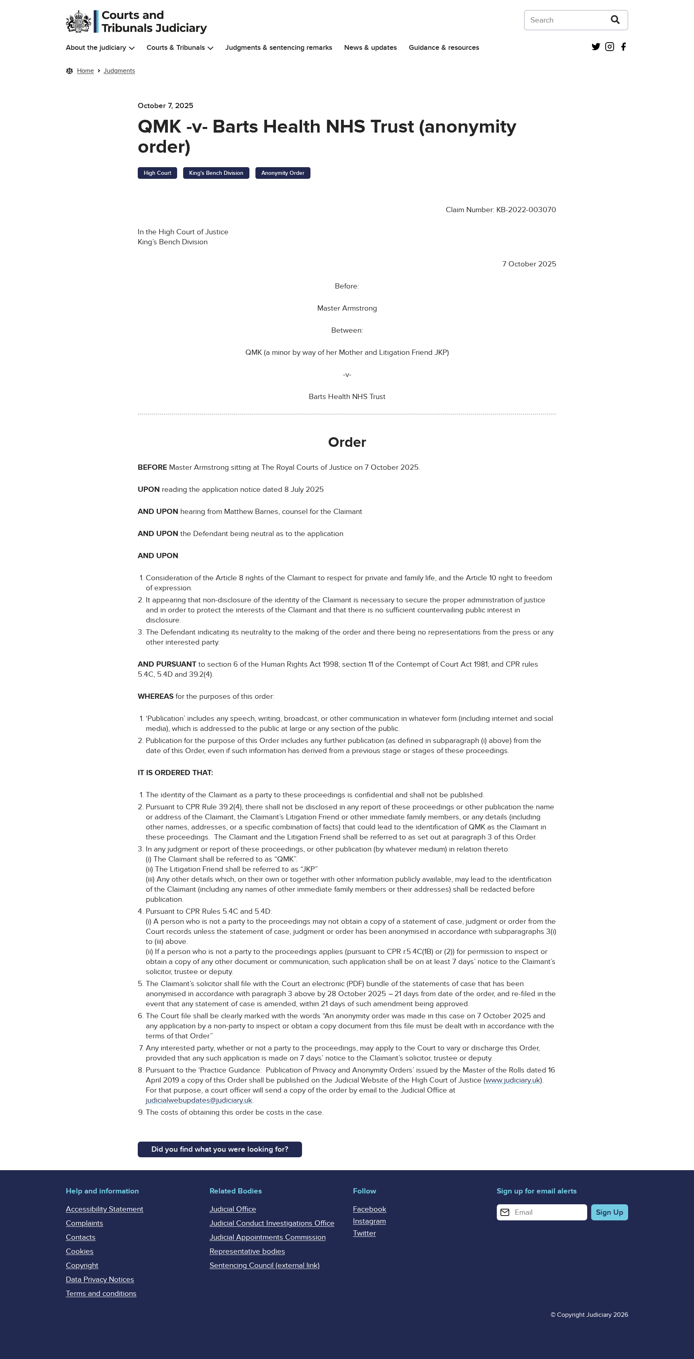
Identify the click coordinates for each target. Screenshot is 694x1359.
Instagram (369, 1221)
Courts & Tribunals (176, 47)
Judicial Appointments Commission (268, 1237)
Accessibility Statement (104, 1209)
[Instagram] (609, 47)
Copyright (82, 1265)
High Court (157, 173)
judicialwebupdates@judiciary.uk (199, 1100)
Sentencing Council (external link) (265, 1265)
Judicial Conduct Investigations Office (272, 1223)
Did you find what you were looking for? (219, 1149)
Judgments (119, 71)
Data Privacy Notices (100, 1279)
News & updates (370, 47)
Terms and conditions (101, 1293)
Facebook (369, 1209)
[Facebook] (623, 47)
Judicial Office (233, 1209)
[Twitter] (596, 47)
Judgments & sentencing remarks (278, 47)
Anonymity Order (282, 173)
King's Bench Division (216, 173)
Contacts (81, 1237)
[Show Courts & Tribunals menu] (210, 48)
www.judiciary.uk (513, 1080)
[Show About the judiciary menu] (132, 48)
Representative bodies (247, 1251)
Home (85, 71)
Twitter (364, 1233)
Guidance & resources (444, 47)
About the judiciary (96, 47)
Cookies (80, 1251)
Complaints (84, 1223)
